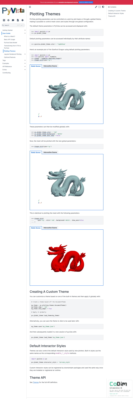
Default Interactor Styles (116, 13)
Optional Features (9, 57)
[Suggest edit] (96, 7)
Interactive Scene (50, 66)
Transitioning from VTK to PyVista (12, 47)
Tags (4, 60)
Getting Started (7, 30)
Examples (6, 63)
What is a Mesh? (9, 36)
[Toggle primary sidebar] (30, 7)
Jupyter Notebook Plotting (12, 54)
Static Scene (36, 66)
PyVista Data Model (10, 42)
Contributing (7, 72)
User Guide (6, 33)
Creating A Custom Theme (117, 10)
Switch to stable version (85, 2)
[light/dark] (103, 6)
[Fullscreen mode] (99, 7)
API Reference (7, 66)
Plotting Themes (9, 51)
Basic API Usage (9, 39)
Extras (5, 69)
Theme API (111, 16)
